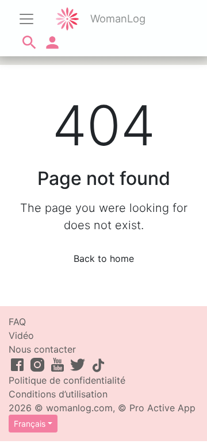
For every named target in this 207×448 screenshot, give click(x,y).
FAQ (17, 321)
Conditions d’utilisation (58, 394)
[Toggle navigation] (26, 19)
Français (29, 423)
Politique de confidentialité (67, 380)
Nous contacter (42, 349)
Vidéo (21, 335)
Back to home (104, 258)
